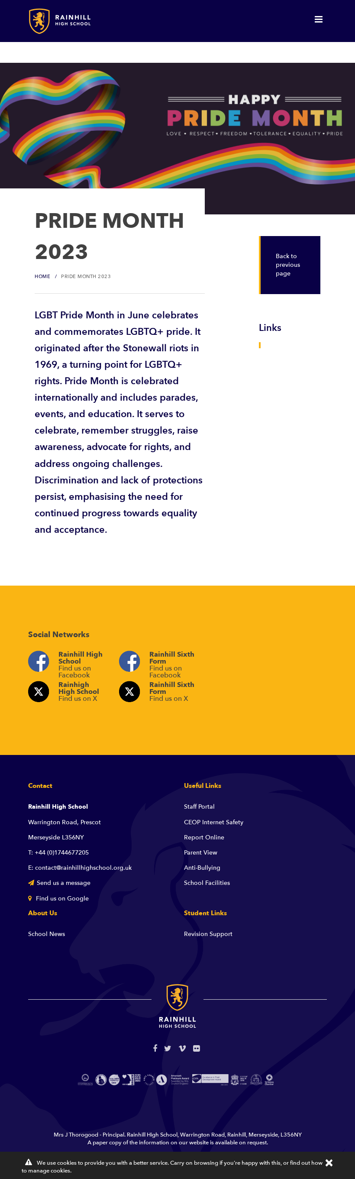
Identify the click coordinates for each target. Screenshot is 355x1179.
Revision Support (208, 934)
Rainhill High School (80, 663)
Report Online (204, 837)
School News (46, 934)
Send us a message (63, 883)
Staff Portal (199, 807)
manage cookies (49, 1171)
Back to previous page (288, 265)
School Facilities (207, 883)
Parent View (200, 853)
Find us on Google (61, 898)
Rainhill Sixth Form (171, 663)
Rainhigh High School (78, 691)
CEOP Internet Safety (213, 822)
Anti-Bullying (202, 868)
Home (42, 276)
